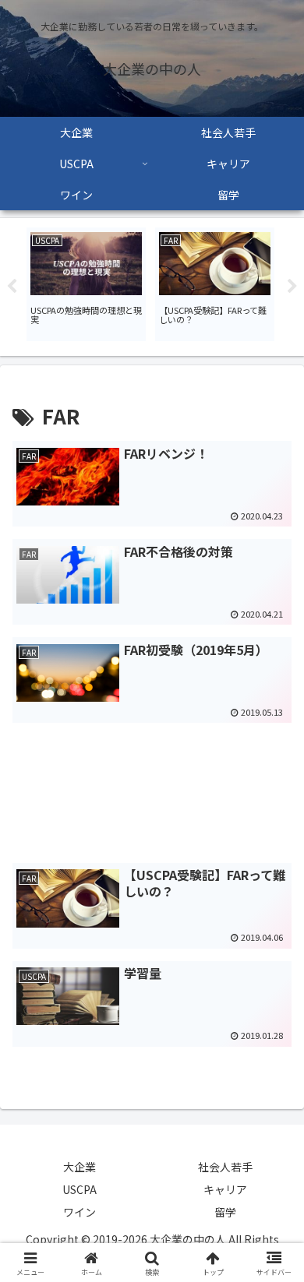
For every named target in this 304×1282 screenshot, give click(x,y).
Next (292, 286)
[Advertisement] (152, 775)
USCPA (79, 1189)
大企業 (79, 1167)
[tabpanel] (86, 284)
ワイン (79, 1212)
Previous (11, 286)
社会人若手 (225, 1167)
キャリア (225, 1189)
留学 (225, 1212)
